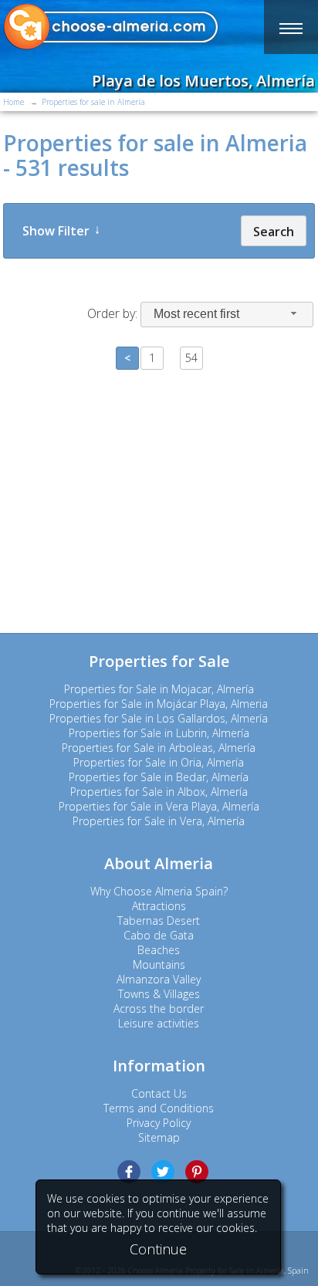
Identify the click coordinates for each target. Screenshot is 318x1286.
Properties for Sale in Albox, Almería (159, 791)
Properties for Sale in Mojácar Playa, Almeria (158, 703)
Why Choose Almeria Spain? (159, 891)
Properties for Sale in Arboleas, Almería (158, 747)
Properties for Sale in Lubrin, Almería (159, 733)
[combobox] (226, 314)
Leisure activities (158, 1023)
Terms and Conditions (158, 1108)
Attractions (159, 906)
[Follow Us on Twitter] (162, 1171)
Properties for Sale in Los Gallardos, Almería (158, 718)
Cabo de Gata (158, 935)
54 (191, 357)
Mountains (159, 964)
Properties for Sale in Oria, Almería (158, 762)
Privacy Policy (159, 1122)
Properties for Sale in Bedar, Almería (159, 777)
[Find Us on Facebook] (128, 1171)
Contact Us (159, 1093)
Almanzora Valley (159, 979)
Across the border (158, 1008)
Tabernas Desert (158, 920)
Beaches (158, 950)
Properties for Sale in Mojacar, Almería (159, 689)
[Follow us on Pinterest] (196, 1171)
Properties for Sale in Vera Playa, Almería (159, 806)
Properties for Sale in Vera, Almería (159, 821)
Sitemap (159, 1137)
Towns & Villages (159, 993)
